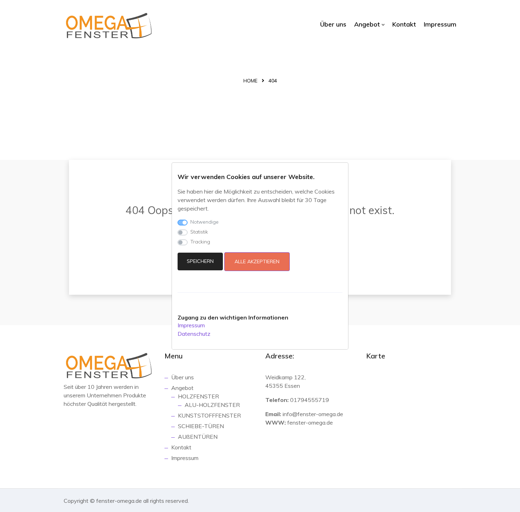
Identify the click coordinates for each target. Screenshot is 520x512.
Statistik (199, 232)
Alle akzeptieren (257, 261)
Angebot (367, 24)
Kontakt (404, 24)
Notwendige (204, 222)
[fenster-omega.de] (109, 26)
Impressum (440, 24)
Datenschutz (194, 333)
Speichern (200, 261)
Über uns (333, 24)
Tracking (200, 241)
